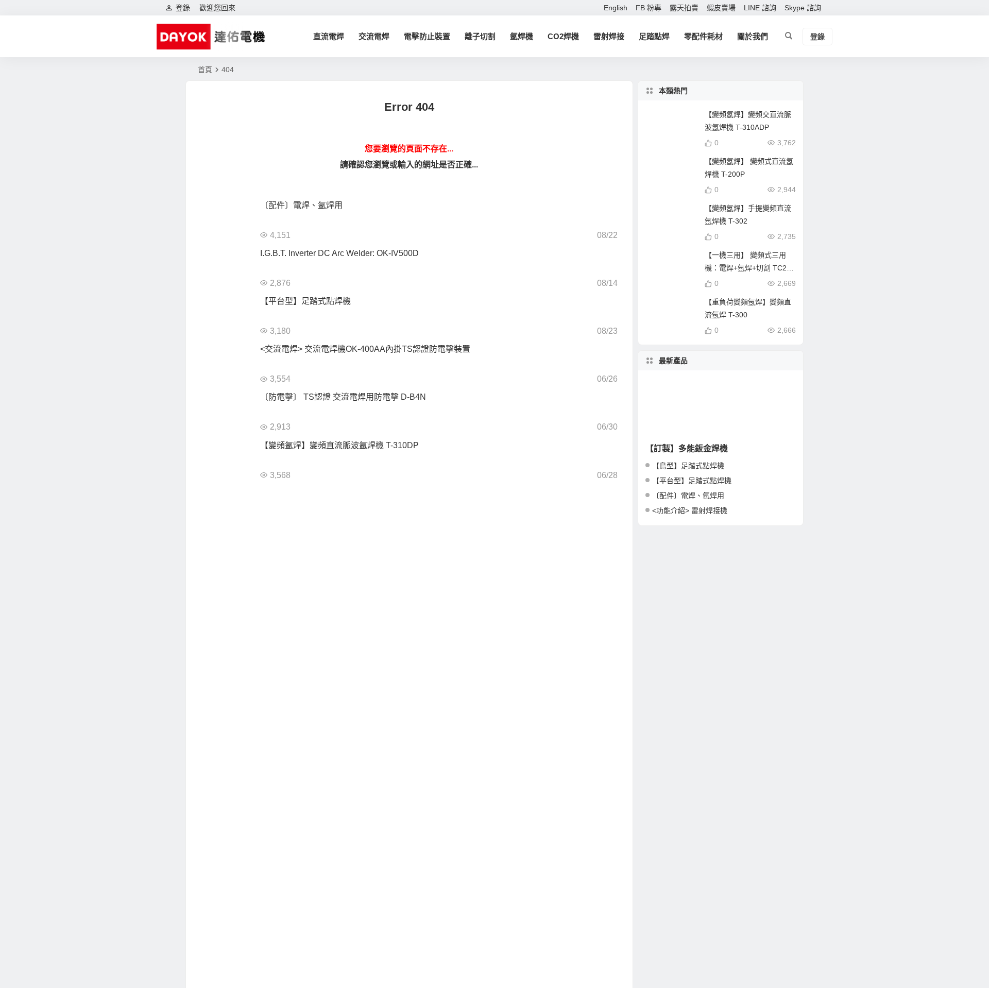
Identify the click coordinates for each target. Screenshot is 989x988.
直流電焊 (328, 36)
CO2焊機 (563, 36)
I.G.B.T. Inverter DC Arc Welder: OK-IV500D (339, 253)
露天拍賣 (684, 8)
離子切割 (480, 36)
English (615, 8)
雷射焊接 (608, 36)
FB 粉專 (648, 8)
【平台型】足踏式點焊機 (305, 301)
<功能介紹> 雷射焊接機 (689, 510)
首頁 (205, 69)
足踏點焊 (654, 36)
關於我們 (752, 36)
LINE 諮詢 (760, 8)
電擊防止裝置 (427, 36)
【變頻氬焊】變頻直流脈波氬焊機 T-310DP (339, 445)
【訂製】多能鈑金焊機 (686, 448)
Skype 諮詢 (803, 8)
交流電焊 (374, 36)
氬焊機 (521, 36)
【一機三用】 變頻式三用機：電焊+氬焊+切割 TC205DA (750, 268)
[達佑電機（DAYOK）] (214, 36)
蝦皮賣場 (721, 8)
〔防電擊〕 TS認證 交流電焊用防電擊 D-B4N (343, 397)
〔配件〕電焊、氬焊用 (301, 205)
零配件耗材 (703, 36)
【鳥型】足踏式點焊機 (688, 466)
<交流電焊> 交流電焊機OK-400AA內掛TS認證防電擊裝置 (365, 349)
